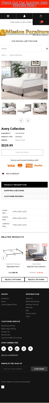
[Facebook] (3, 348)
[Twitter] (10, 348)
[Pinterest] (30, 348)
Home (3, 55)
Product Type (6, 137)
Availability (5, 133)
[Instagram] (23, 348)
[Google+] (17, 348)
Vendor (4, 140)
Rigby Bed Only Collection (36, 267)
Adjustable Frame (13, 267)
